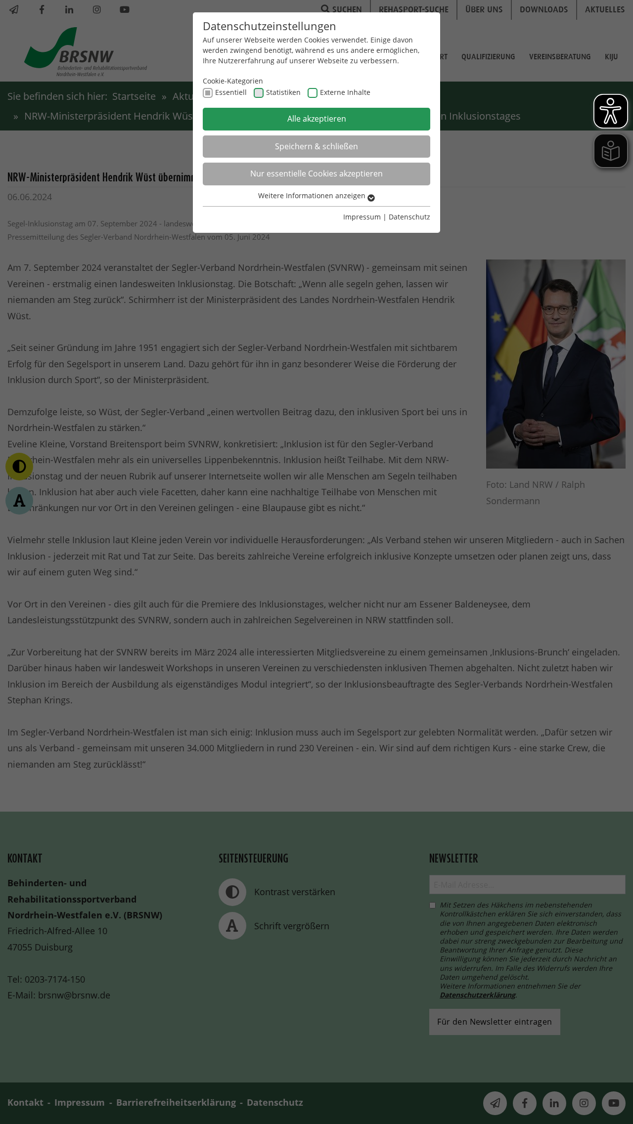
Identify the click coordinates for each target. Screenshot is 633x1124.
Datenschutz (409, 216)
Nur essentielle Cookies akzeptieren (316, 173)
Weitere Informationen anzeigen (312, 195)
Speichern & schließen (316, 146)
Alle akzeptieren (316, 118)
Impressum (362, 216)
